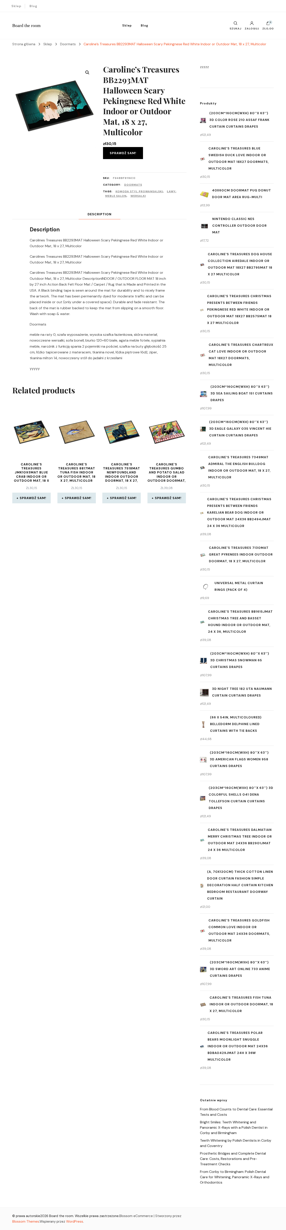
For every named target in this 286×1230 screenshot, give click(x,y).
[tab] (99, 214)
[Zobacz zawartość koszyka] (268, 24)
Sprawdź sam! (123, 153)
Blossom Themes (25, 1221)
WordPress (74, 1221)
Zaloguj (252, 28)
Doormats (133, 185)
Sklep (16, 6)
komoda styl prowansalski (139, 191)
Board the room (26, 25)
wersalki (138, 196)
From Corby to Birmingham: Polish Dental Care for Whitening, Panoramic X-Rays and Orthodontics (234, 1177)
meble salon (115, 196)
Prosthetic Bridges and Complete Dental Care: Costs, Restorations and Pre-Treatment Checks (233, 1158)
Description (99, 214)
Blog (33, 6)
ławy (171, 191)
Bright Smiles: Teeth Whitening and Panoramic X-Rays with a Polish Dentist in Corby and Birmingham (233, 1127)
